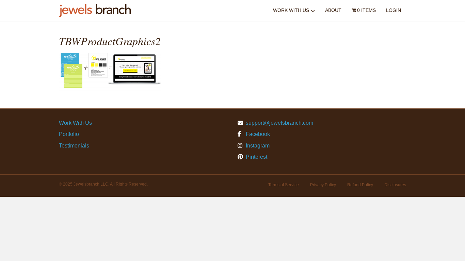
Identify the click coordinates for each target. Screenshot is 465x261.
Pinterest (255, 157)
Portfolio (69, 134)
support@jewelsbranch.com (279, 123)
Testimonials (74, 146)
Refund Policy (360, 184)
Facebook (257, 134)
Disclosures (395, 184)
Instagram (257, 146)
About (333, 10)
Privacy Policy (323, 184)
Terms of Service (283, 184)
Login (393, 10)
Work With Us (291, 10)
